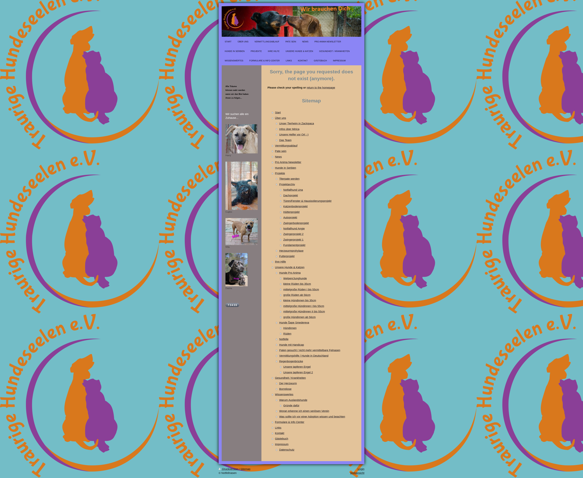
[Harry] (241, 138)
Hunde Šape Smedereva (294, 322)
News (278, 156)
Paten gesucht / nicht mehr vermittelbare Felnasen (309, 350)
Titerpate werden (289, 178)
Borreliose (285, 389)
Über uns (280, 118)
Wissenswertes (284, 394)
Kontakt (279, 433)
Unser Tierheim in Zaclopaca (296, 123)
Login (361, 469)
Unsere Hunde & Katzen (289, 267)
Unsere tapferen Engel (297, 366)
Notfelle (283, 339)
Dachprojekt (290, 195)
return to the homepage (321, 87)
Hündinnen (290, 328)
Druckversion (230, 469)
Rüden (287, 333)
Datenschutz (286, 449)
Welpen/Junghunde (295, 278)
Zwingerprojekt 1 (293, 239)
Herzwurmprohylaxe (291, 250)
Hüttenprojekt (291, 212)
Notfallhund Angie (294, 228)
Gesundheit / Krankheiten (290, 377)
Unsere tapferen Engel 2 (298, 372)
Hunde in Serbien (285, 167)
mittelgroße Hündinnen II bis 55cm (304, 311)
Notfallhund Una (293, 189)
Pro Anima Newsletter (288, 162)
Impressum (281, 444)
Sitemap (245, 469)
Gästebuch (281, 438)
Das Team (285, 140)
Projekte (280, 173)
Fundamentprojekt (294, 245)
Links (278, 427)
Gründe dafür (291, 405)
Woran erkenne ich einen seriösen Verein (304, 411)
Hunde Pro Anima (290, 272)
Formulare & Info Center (289, 422)
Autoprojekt (290, 217)
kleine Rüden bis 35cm (297, 283)
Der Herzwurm (288, 383)
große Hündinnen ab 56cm (299, 317)
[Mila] (241, 231)
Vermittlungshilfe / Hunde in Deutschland (303, 355)
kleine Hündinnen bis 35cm (299, 300)
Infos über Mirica (289, 129)
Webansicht (357, 473)
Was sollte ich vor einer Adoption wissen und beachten (312, 416)
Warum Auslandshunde (293, 400)
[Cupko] (241, 186)
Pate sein (280, 151)
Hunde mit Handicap (291, 344)
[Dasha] (236, 269)
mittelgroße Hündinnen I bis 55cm (303, 306)
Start (278, 112)
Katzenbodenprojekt (295, 206)
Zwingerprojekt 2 (293, 234)
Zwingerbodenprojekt (296, 223)
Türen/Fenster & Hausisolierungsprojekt (307, 200)
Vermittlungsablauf (286, 145)
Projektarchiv (287, 184)
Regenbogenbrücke (291, 361)
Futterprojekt (287, 256)
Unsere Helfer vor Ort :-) (294, 134)
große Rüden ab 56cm (296, 294)
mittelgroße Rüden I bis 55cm (301, 289)
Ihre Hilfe (280, 261)
